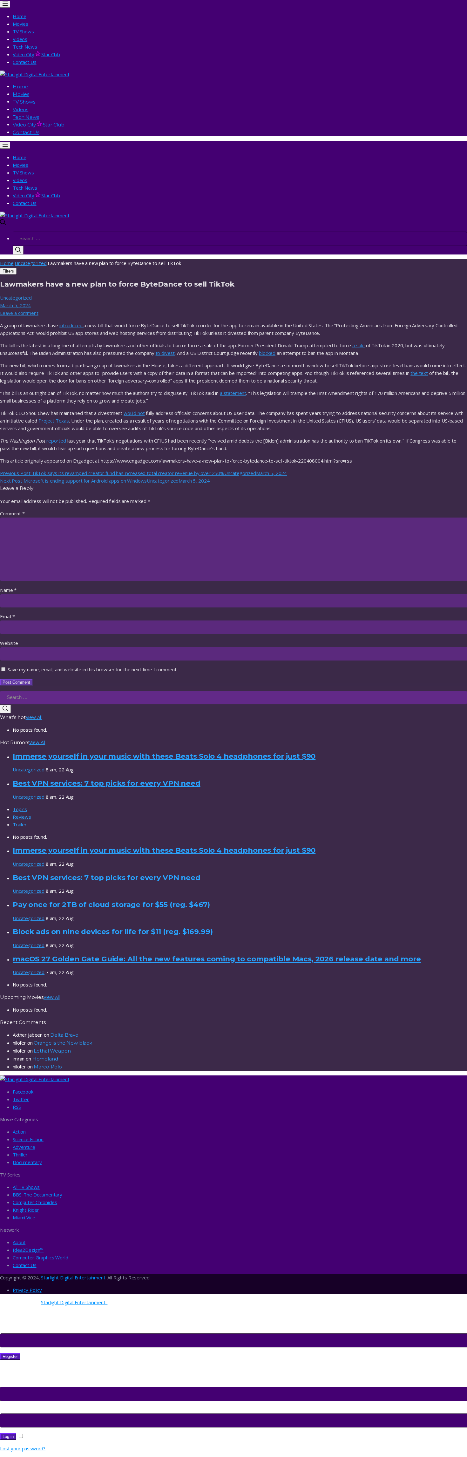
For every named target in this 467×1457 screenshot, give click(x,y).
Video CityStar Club (36, 54)
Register (10, 1356)
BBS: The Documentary (37, 1194)
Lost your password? (22, 1448)
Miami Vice (24, 1217)
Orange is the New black (63, 1043)
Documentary (27, 1162)
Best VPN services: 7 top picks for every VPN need (106, 783)
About (19, 1242)
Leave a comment (19, 313)
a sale (358, 345)
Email (7, 616)
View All (34, 717)
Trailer (20, 824)
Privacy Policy (27, 1290)
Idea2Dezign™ (28, 1250)
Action (19, 1131)
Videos (20, 39)
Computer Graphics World (40, 1257)
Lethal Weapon (52, 1051)
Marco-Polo (48, 1067)
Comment (12, 513)
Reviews (22, 817)
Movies (20, 24)
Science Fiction (28, 1139)
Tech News (25, 47)
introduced (71, 325)
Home (19, 16)
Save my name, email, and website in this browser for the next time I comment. (92, 669)
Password (13, 1409)
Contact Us (25, 62)
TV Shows (23, 31)
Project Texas (53, 420)
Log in (8, 1436)
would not (134, 413)
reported (56, 440)
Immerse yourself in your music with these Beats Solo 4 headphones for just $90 (164, 756)
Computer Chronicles (35, 1202)
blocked (267, 353)
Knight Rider (26, 1210)
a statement (233, 393)
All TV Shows (26, 1187)
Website (9, 643)
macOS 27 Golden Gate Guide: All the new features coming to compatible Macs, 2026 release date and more (217, 958)
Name (8, 590)
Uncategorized (30, 263)
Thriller (20, 1154)
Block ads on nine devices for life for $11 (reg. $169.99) (113, 931)
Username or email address (32, 1383)
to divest (165, 353)
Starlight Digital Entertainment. (74, 1277)
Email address (17, 1329)
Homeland (45, 1059)
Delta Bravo (64, 1035)
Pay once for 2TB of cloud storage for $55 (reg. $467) (111, 904)
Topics (20, 809)
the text (419, 373)
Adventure (24, 1147)
